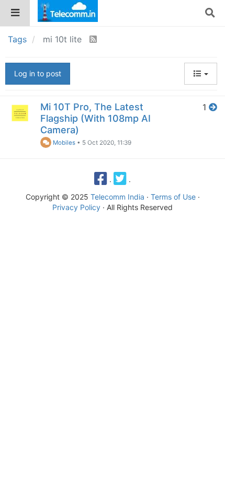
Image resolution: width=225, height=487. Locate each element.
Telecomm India (117, 196)
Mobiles (63, 142)
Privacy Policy (76, 207)
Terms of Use (173, 196)
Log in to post (37, 73)
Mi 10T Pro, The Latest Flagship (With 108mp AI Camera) (95, 118)
